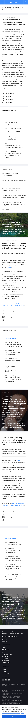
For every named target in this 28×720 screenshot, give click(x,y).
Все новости (6, 209)
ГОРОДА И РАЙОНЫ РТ (7, 654)
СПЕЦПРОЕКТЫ (5, 666)
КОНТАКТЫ (4, 641)
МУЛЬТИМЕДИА (5, 649)
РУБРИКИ (4, 647)
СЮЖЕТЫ (4, 646)
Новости (4, 17)
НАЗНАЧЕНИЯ (5, 658)
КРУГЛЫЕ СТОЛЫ (6, 665)
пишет (9, 267)
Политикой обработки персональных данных (13, 713)
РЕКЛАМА (4, 669)
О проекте (4, 639)
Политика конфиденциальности (9, 636)
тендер (18, 460)
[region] (14, 712)
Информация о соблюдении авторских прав (12, 633)
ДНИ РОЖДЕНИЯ (6, 662)
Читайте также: (11, 118)
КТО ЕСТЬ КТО (5, 656)
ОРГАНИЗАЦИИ (5, 660)
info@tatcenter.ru (6, 677)
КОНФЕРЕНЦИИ (5, 673)
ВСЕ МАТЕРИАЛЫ (6, 644)
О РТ (3, 652)
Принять (14, 716)
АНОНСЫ (4, 671)
